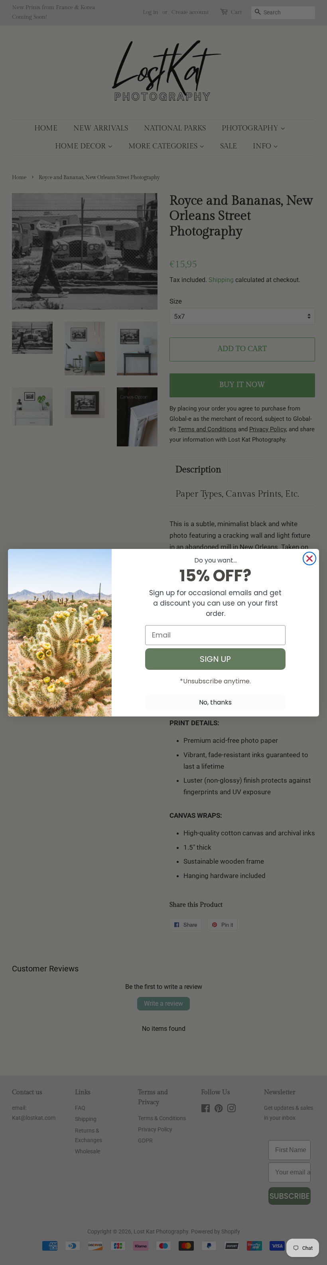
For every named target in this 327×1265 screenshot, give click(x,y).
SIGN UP (215, 659)
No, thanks (215, 702)
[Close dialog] (309, 558)
